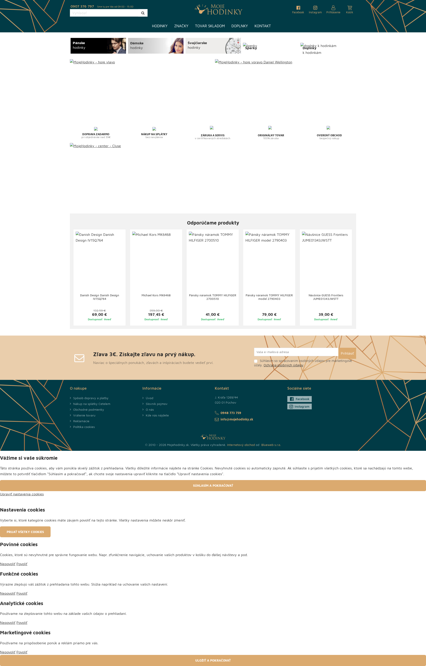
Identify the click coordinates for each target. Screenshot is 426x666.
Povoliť (21, 564)
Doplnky (239, 26)
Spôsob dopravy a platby (90, 398)
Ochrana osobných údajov (283, 365)
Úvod (149, 398)
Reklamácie (81, 421)
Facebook (303, 399)
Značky (181, 26)
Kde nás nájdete (157, 415)
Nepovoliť (7, 564)
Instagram (302, 406)
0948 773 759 (231, 413)
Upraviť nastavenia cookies (22, 494)
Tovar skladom (210, 26)
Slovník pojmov (157, 404)
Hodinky (160, 26)
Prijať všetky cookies (25, 532)
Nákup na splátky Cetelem (91, 404)
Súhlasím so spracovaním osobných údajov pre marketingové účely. (303, 363)
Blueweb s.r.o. (271, 445)
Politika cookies (84, 427)
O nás (150, 409)
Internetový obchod (241, 445)
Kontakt (262, 26)
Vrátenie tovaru (84, 415)
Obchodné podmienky (88, 409)
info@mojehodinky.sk (237, 419)
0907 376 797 (82, 6)
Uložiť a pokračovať (213, 660)
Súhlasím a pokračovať (213, 485)
